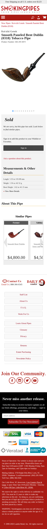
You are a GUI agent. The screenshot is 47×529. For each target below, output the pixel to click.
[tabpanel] (16, 240)
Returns (23, 345)
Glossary (23, 330)
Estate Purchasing (23, 352)
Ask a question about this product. (17, 158)
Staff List (23, 294)
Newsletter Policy (23, 358)
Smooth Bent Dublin (16, 244)
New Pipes (5, 23)
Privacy (23, 336)
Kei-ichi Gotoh (18, 23)
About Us (23, 301)
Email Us (5, 284)
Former (16, 223)
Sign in (24, 148)
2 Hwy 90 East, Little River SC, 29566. (18, 487)
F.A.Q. (23, 307)
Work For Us (23, 314)
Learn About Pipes (23, 323)
